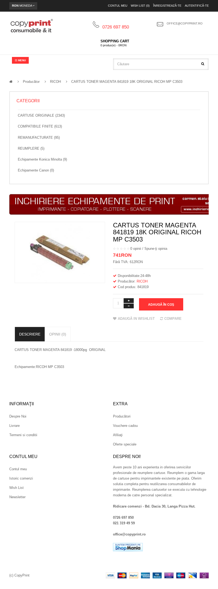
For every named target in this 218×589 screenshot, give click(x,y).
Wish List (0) (140, 5)
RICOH (55, 82)
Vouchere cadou (125, 426)
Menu (21, 60)
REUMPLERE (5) (31, 148)
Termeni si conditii (23, 435)
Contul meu (117, 5)
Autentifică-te (197, 5)
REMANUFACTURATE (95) (39, 138)
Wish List (16, 488)
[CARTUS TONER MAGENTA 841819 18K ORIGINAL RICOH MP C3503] (60, 252)
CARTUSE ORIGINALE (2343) (41, 115)
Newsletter (17, 497)
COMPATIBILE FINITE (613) (40, 126)
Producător (31, 82)
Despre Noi (17, 416)
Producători (122, 416)
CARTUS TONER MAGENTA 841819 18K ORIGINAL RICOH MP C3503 (126, 82)
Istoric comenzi (21, 478)
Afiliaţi (118, 435)
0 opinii (135, 249)
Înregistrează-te (167, 5)
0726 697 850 (115, 27)
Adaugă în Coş (161, 304)
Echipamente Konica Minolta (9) (42, 159)
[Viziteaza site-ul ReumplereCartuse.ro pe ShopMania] (128, 547)
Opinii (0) (57, 334)
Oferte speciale (124, 444)
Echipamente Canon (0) (36, 170)
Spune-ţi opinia (155, 249)
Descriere (29, 334)
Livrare (14, 426)
